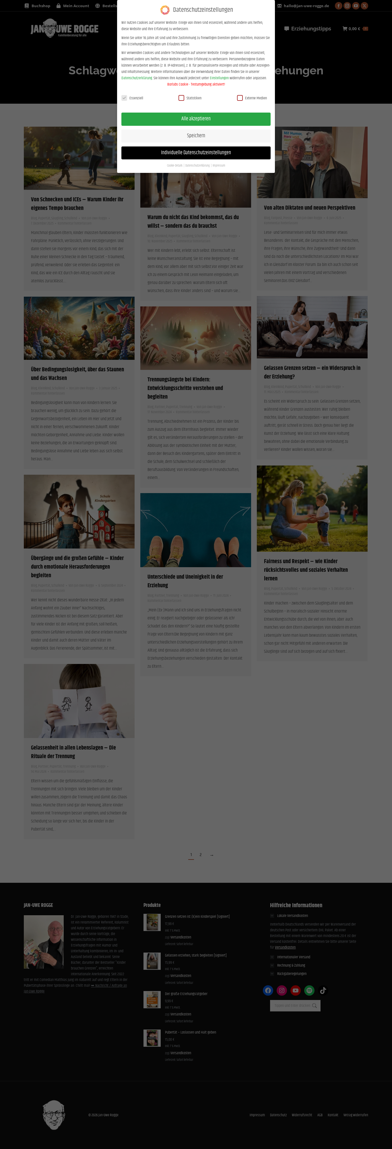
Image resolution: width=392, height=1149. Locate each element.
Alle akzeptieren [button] (196, 119)
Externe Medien (256, 98)
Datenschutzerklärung (136, 78)
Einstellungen (219, 78)
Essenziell (136, 98)
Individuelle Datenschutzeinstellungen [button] (196, 153)
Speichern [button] (196, 136)
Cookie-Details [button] (175, 165)
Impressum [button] (219, 165)
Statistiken (194, 98)
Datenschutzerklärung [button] (197, 165)
